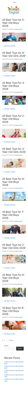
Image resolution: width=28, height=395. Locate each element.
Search (6, 345)
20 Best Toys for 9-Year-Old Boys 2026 (13, 277)
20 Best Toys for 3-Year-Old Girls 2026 (13, 150)
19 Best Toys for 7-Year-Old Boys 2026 (13, 214)
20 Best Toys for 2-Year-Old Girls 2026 (13, 246)
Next (11, 340)
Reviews (12, 45)
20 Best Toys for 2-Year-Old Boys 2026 (13, 118)
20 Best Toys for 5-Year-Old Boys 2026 (13, 22)
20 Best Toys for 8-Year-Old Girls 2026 (13, 54)
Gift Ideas (7, 45)
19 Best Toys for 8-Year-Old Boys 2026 (13, 311)
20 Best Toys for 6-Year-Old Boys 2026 (13, 181)
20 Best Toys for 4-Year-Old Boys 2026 (13, 85)
